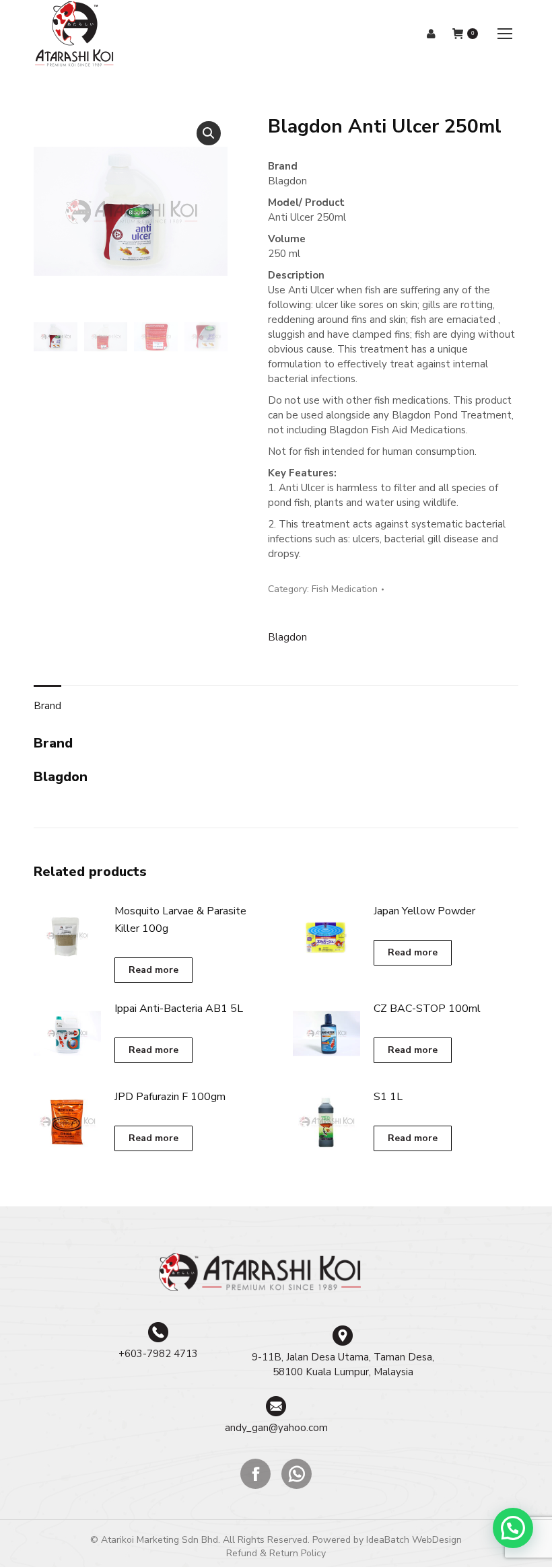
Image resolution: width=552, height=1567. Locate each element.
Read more (153, 969)
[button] (209, 133)
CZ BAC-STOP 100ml (427, 1008)
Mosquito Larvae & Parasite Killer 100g (180, 920)
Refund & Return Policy (276, 1553)
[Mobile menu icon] (504, 33)
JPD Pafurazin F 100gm (170, 1096)
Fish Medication (345, 589)
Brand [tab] (47, 706)
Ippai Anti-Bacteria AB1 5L (178, 1008)
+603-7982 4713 (158, 1353)
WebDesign (437, 1539)
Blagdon (287, 637)
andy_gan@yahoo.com (276, 1427)
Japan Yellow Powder (424, 911)
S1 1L (388, 1096)
